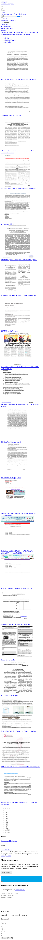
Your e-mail (5, 911)
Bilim (26, 32)
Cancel (4, 938)
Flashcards (5, 20)
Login (3, 12)
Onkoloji (8, 42)
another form (20, 890)
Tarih (28, 34)
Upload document (7, 14)
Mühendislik (10, 34)
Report (3, 850)
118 (6, 816)
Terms (9, 856)
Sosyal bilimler (33, 32)
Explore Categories (7, 4)
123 (6, 826)
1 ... (6, 810)
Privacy (4, 856)
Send (10, 938)
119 (6, 818)
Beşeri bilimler (20, 34)
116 (6, 812)
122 (6, 824)
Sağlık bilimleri (10, 40)
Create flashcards (20, 14)
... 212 (7, 830)
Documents (5, 841)
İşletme (3, 34)
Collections (13, 20)
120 (6, 820)
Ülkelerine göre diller (8, 32)
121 (6, 822)
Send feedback (6, 872)
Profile (3, 30)
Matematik (19, 32)
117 (6, 814)
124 (6, 828)
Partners (9, 850)
